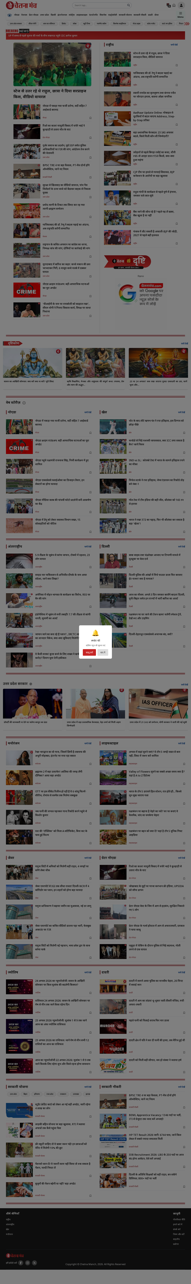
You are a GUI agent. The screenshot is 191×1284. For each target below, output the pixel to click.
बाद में (102, 652)
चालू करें (89, 652)
